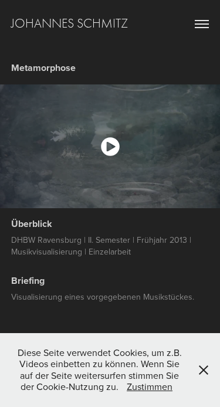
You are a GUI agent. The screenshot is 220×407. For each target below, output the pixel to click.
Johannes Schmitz (69, 23)
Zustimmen (149, 386)
